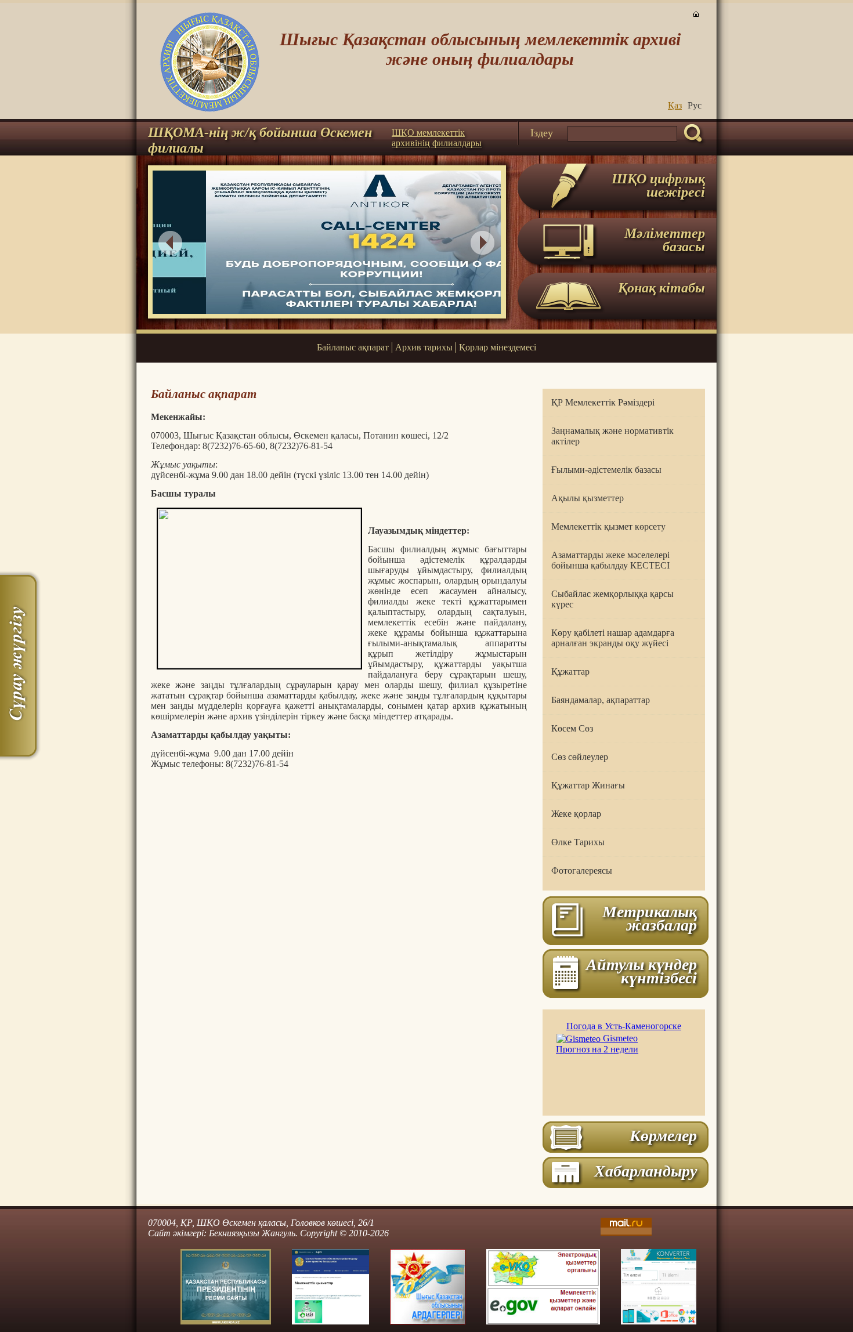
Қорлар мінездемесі (497, 347)
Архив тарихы (424, 347)
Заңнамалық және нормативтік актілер (612, 436)
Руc (695, 105)
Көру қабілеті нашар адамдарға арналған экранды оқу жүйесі (612, 638)
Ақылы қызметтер (587, 498)
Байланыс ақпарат (353, 347)
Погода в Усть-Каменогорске (623, 1026)
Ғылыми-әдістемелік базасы (606, 470)
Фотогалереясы (581, 870)
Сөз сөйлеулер (579, 757)
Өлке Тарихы (578, 842)
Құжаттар (570, 671)
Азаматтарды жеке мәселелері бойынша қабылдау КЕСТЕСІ (610, 560)
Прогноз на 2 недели (597, 1049)
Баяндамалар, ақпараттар (600, 700)
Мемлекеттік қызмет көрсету (608, 526)
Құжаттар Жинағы (588, 785)
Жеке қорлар (576, 814)
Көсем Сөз (572, 728)
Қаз (675, 105)
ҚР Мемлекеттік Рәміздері (603, 402)
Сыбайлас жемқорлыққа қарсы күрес (612, 599)
